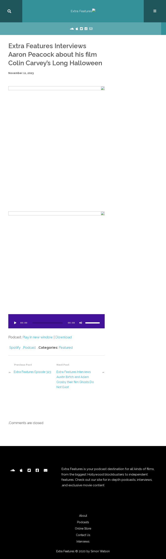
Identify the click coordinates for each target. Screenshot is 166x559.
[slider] (92, 322)
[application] (56, 321)
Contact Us (83, 535)
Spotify (14, 347)
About (83, 515)
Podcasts (83, 522)
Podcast (29, 347)
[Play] (15, 322)
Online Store (83, 528)
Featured (66, 347)
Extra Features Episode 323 (32, 371)
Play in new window (37, 337)
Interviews (83, 541)
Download (63, 337)
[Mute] (81, 322)
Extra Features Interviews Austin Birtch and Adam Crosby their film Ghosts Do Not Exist (75, 379)
